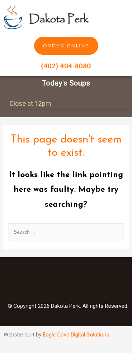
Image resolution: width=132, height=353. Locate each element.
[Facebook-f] (42, 283)
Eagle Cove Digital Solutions (76, 334)
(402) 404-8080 (66, 66)
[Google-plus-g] (90, 283)
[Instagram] (66, 283)
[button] (123, 16)
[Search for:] (66, 232)
